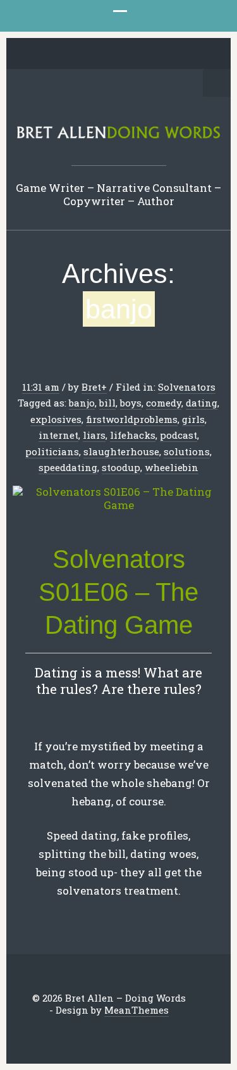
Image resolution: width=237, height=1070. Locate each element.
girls (193, 419)
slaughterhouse (121, 451)
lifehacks (132, 435)
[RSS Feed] (187, 54)
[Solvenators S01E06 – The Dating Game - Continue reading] (118, 499)
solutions (187, 451)
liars (94, 435)
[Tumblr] (128, 54)
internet (58, 435)
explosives (56, 419)
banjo (82, 402)
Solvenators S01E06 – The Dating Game (118, 592)
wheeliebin (171, 467)
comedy (163, 402)
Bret (91, 387)
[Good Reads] (148, 54)
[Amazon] (167, 54)
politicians (52, 451)
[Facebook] (69, 54)
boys (131, 402)
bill (107, 402)
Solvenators (187, 387)
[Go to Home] (118, 135)
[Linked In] (89, 54)
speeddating (68, 467)
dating (201, 402)
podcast (178, 435)
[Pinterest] (109, 54)
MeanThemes (136, 1010)
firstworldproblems (132, 419)
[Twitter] (50, 54)
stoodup (121, 467)
